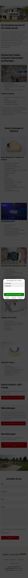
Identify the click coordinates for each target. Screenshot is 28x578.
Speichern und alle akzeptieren (14, 294)
